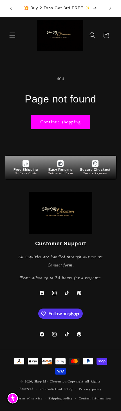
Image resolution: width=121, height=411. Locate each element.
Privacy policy (90, 389)
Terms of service (29, 398)
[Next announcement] (110, 8)
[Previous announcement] (11, 8)
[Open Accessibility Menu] (12, 398)
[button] (12, 35)
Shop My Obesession (50, 382)
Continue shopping (60, 122)
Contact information (95, 398)
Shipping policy (60, 398)
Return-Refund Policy (56, 389)
